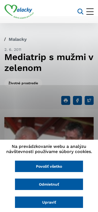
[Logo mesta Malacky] (19, 11)
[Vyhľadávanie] (80, 11)
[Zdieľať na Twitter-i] (89, 100)
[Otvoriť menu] (90, 11)
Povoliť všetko (49, 166)
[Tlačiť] (65, 100)
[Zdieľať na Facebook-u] (77, 100)
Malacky (18, 39)
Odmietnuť (49, 184)
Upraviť (49, 202)
